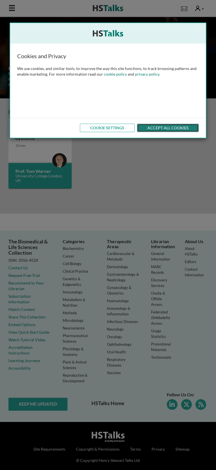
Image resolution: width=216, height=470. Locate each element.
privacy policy (147, 74)
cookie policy (115, 74)
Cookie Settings (107, 127)
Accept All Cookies (167, 127)
